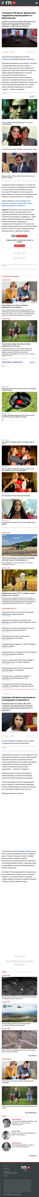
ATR (24, 258)
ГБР (7, 961)
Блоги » (4, 1116)
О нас (5, 1165)
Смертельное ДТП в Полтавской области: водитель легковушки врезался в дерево (19, 653)
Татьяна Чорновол (19, 964)
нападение (21, 961)
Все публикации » (31, 1112)
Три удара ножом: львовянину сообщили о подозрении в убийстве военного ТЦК (16, 677)
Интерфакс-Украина (24, 851)
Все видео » (33, 1055)
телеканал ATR (18, 258)
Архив (5, 1176)
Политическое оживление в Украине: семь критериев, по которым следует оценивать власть (19, 621)
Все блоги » (33, 1155)
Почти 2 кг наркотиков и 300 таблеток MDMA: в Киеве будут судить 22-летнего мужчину (18, 661)
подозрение (12, 961)
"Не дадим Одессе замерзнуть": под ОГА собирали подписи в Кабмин (19, 645)
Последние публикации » (11, 276)
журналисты (29, 961)
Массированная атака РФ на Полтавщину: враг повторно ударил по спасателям (17, 669)
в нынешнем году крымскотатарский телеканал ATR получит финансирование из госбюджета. (17, 203)
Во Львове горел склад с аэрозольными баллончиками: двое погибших (16, 637)
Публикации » (7, 1059)
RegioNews (30, 59)
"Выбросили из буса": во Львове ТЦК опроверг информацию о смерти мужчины (18, 613)
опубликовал (6, 59)
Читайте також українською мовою (31, 52)
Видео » (4, 972)
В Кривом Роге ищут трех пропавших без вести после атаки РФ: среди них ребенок (18, 629)
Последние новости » (9, 608)
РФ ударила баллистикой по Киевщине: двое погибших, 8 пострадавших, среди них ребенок (18, 685)
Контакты (7, 1168)
